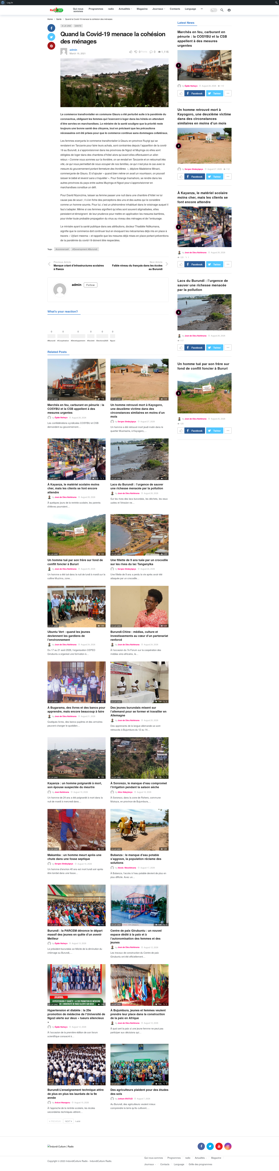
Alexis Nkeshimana (127, 867)
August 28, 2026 (79, 417)
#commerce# (62, 249)
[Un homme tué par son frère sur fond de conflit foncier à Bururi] (76, 535)
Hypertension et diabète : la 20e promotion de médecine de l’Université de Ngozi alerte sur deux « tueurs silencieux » (76, 1016)
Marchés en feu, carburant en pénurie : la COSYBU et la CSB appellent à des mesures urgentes (75, 409)
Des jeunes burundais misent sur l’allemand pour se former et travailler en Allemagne (138, 711)
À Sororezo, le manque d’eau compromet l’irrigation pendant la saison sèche (138, 785)
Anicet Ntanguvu (62, 1102)
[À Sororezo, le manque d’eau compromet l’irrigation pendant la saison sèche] (139, 758)
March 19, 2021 (78, 53)
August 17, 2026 (147, 867)
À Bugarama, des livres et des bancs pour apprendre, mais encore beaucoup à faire (76, 709)
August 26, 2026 (88, 497)
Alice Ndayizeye (125, 792)
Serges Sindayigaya (127, 421)
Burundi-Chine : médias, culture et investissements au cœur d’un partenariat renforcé (139, 636)
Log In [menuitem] (10, 2)
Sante (78, 25)
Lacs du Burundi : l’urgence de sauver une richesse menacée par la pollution (136, 486)
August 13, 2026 (79, 943)
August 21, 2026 (88, 716)
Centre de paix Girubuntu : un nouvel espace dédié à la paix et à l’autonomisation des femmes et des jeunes (136, 936)
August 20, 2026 (151, 720)
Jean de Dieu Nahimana (66, 497)
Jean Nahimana (62, 792)
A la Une (66, 25)
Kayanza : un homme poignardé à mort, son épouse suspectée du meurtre (74, 785)
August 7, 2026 (143, 1098)
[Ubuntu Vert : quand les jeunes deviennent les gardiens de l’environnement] (76, 606)
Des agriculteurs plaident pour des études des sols (139, 1092)
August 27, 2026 (147, 421)
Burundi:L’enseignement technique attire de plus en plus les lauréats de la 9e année (75, 1094)
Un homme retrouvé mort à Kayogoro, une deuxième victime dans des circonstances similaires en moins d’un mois (137, 411)
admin (73, 50)
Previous (56, 1121)
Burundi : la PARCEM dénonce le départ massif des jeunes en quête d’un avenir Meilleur (75, 934)
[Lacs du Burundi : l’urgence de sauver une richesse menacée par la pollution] (139, 459)
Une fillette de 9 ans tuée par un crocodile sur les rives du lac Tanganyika (139, 562)
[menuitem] (3, 2)
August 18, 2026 (144, 792)
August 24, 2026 (147, 568)
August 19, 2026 (80, 792)
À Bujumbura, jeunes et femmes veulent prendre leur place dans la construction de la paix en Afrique (138, 1014)
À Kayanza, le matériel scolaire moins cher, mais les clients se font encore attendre (73, 488)
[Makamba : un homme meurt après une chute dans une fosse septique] (76, 830)
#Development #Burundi (84, 249)
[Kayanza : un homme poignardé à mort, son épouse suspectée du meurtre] (76, 758)
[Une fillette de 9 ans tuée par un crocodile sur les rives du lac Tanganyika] (139, 535)
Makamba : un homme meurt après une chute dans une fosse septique (74, 857)
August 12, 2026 (151, 947)
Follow (90, 285)
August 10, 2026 (151, 1023)
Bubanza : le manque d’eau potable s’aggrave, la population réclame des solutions (135, 859)
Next (67, 1121)
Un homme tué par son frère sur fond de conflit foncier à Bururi (75, 562)
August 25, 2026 (88, 568)
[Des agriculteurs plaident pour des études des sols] (139, 1064)
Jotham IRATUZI (125, 1098)
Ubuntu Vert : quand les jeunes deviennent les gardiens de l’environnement (68, 636)
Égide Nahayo (61, 417)
